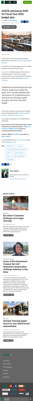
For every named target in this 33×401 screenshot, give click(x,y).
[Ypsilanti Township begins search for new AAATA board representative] (15, 308)
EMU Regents (6, 377)
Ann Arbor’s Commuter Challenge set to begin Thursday (13, 218)
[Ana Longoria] (5, 173)
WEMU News (10, 146)
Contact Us (5, 370)
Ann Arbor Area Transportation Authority (16, 149)
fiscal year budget (19, 152)
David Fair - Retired (7, 275)
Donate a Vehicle (7, 363)
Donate (28, 2)
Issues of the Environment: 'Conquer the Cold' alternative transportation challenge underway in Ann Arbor (15, 266)
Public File (5, 373)
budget (8, 156)
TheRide (9, 152)
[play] (2, 399)
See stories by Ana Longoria (18, 179)
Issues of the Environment (8, 259)
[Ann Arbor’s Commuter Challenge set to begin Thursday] (15, 203)
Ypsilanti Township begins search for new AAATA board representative (16, 324)
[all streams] (31, 399)
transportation (10, 159)
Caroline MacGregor (7, 329)
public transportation (19, 156)
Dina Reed (5, 72)
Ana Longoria (13, 20)
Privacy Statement (7, 367)
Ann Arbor (19, 146)
